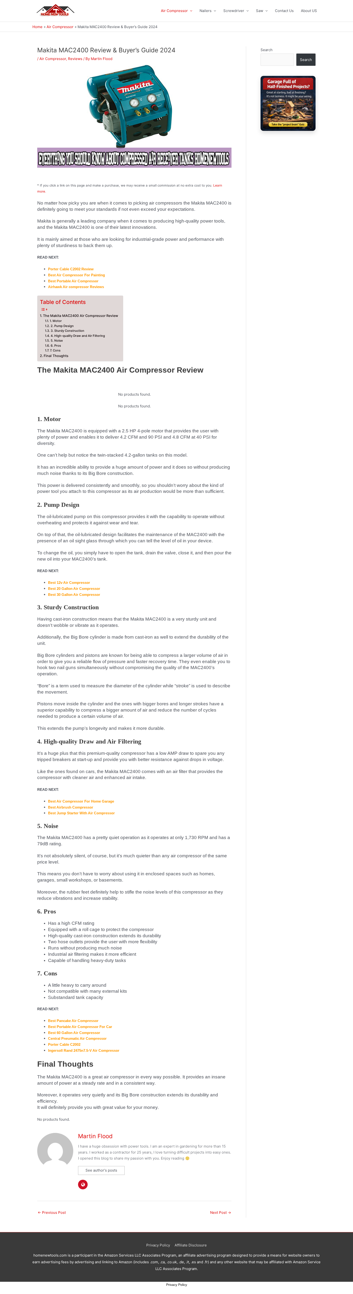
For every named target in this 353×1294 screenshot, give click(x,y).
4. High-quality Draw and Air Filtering (78, 336)
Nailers (206, 10)
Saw (259, 10)
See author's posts (101, 1170)
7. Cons (55, 350)
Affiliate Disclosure (191, 1245)
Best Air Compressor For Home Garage (81, 801)
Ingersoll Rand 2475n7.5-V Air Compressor (83, 1050)
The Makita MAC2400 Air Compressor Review (80, 316)
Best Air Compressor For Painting (76, 275)
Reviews (75, 58)
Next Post (220, 1212)
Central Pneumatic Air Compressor (77, 1038)
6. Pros (56, 345)
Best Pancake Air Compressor (73, 1021)
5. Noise (57, 340)
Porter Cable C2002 (64, 1044)
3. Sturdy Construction (67, 331)
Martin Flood (95, 1136)
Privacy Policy (158, 1245)
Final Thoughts (56, 356)
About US (309, 10)
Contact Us (284, 10)
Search (267, 50)
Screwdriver (233, 10)
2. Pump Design (62, 326)
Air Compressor (174, 10)
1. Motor (56, 321)
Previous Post (52, 1212)
